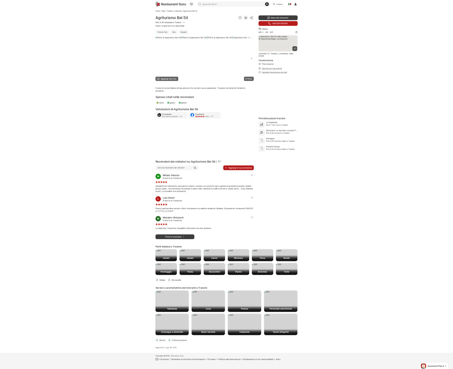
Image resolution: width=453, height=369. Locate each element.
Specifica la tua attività (272, 68)
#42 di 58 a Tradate (168, 22)
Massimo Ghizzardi (173, 217)
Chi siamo (211, 359)
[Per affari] (191, 4)
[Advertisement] (205, 139)
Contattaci (164, 359)
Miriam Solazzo (171, 175)
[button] (252, 58)
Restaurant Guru (177, 356)
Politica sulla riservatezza (229, 359)
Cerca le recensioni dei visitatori (171, 167)
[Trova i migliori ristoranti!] (171, 4)
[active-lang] (289, 4)
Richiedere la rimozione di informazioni (188, 359)
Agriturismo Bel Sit (172, 17)
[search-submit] (199, 4)
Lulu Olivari (169, 197)
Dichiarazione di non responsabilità (258, 359)
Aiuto (278, 359)
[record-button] (267, 4)
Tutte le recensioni (173, 237)
